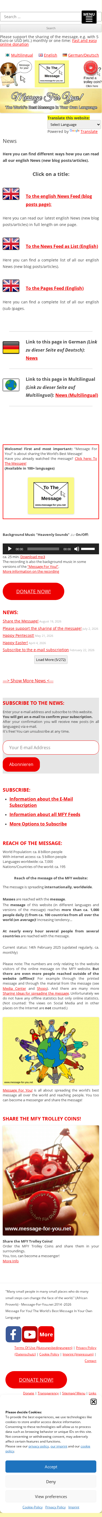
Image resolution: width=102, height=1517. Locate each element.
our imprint (58, 1446)
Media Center (14, 988)
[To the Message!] (51, 1083)
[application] (51, 548)
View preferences (51, 1496)
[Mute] (76, 549)
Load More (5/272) (51, 659)
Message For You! (18, 1090)
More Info (11, 1261)
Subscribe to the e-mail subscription (36, 649)
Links (92, 1393)
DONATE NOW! (33, 591)
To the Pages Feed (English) (55, 288)
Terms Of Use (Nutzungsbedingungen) (43, 1347)
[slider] (88, 548)
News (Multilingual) (76, 395)
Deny (51, 1481)
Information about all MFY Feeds (44, 814)
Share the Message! (21, 621)
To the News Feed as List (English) (62, 246)
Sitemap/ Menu (73, 1393)
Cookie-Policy (33, 1507)
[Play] (9, 549)
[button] (93, 1401)
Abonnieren (21, 764)
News (32, 358)
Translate (89, 131)
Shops (42, 988)
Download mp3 (32, 556)
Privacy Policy (55, 1507)
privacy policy (38, 1446)
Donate (28, 1393)
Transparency (48, 1393)
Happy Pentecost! (18, 635)
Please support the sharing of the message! (42, 628)
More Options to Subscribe (38, 824)
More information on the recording (31, 571)
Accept (51, 1466)
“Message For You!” (42, 566)
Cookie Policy (49, 1354)
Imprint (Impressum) (78, 1354)
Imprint (73, 1507)
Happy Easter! (15, 642)
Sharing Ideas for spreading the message (36, 993)
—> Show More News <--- (28, 681)
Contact (90, 1360)
